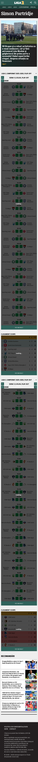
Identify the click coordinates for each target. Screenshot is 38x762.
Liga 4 (15, 7)
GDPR (6, 729)
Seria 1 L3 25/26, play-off (19, 77)
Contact (12, 729)
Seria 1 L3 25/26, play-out (19, 384)
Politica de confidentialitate (16, 727)
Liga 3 (10, 7)
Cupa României (24, 7)
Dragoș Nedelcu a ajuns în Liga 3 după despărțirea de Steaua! (12, 662)
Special (33, 7)
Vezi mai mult (19, 327)
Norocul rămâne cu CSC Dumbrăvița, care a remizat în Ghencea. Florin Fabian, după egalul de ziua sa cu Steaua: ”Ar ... (13, 685)
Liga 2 (4, 7)
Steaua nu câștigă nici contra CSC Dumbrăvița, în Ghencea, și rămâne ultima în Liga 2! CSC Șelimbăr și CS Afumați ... (13, 706)
